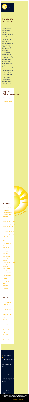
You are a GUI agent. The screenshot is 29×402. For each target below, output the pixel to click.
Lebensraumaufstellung (8, 231)
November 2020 (7, 302)
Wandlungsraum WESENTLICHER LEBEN (7, 277)
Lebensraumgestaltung (8, 234)
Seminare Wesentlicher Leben (6, 247)
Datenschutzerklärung (18, 399)
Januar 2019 (6, 329)
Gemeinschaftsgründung (9, 224)
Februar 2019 (6, 327)
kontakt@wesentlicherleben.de (9, 359)
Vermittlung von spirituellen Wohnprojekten (6, 266)
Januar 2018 (6, 339)
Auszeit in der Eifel (7, 208)
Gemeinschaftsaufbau (8, 219)
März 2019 (5, 324)
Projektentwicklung (7, 243)
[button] (9, 7)
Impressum (5, 375)
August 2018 (6, 332)
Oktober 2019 (6, 312)
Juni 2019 (5, 319)
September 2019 (7, 314)
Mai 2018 (5, 337)
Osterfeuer (5, 236)
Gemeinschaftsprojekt (8, 226)
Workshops (5, 285)
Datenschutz (11, 375)
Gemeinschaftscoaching (9, 221)
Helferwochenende (7, 229)
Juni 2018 (5, 334)
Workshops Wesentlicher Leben (6, 290)
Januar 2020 (6, 307)
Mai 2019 (5, 322)
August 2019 (6, 317)
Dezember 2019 (7, 309)
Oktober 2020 (6, 304)
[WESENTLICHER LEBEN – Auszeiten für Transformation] (4, 7)
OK (5, 399)
